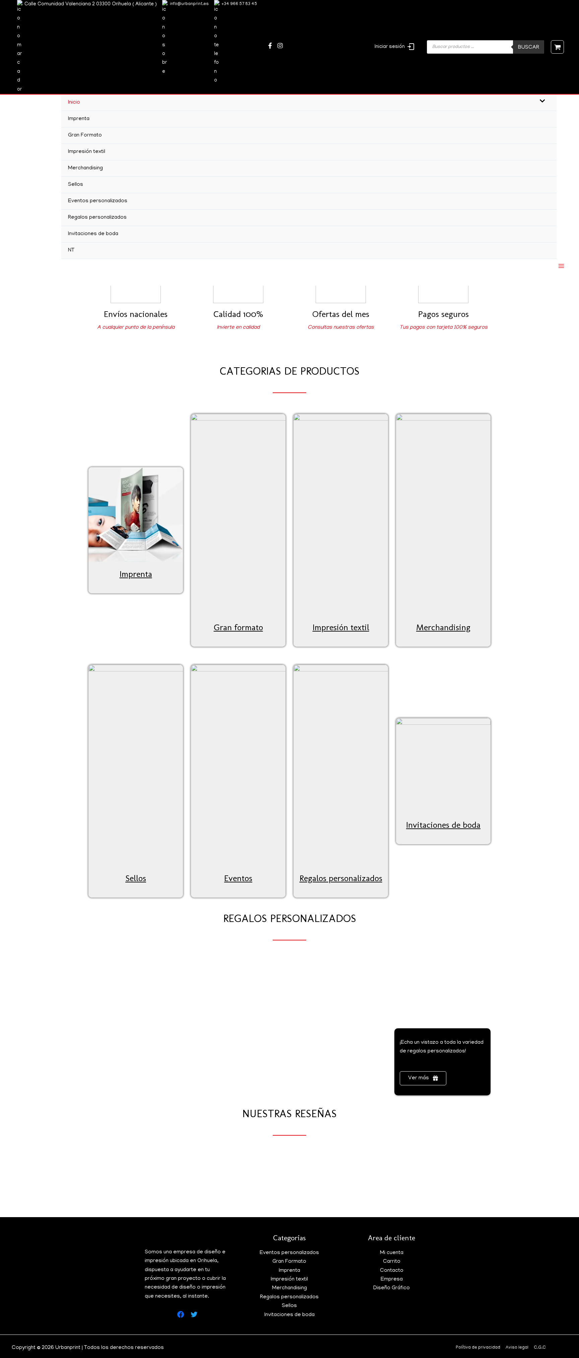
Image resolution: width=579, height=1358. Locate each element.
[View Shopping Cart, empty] (557, 47)
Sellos (75, 185)
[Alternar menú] (541, 102)
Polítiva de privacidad (478, 1347)
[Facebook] (270, 46)
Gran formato (238, 627)
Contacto (391, 1271)
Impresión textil (86, 152)
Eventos (238, 878)
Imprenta (78, 119)
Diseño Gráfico (391, 1288)
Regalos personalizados (97, 218)
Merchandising (85, 168)
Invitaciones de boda (93, 234)
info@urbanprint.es (189, 4)
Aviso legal (517, 1347)
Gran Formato (85, 135)
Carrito (391, 1262)
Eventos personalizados (97, 201)
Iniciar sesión (390, 47)
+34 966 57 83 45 (239, 4)
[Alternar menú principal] (561, 266)
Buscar (528, 48)
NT (71, 251)
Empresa (392, 1279)
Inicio (74, 103)
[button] (423, 1078)
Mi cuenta (391, 1253)
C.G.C (540, 1347)
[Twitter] (280, 46)
